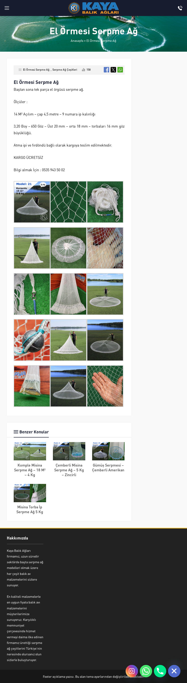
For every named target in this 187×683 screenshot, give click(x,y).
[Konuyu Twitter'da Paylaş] (113, 69)
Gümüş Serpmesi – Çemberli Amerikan (108, 467)
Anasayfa (77, 40)
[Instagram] (132, 671)
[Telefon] (180, 8)
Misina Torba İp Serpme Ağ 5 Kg (29, 509)
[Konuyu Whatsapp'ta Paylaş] (120, 69)
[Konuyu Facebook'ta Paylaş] (106, 69)
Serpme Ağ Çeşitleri (64, 69)
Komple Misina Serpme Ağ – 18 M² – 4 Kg (30, 470)
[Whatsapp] (146, 671)
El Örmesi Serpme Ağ (101, 40)
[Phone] (160, 671)
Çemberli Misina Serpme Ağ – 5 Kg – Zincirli (69, 470)
